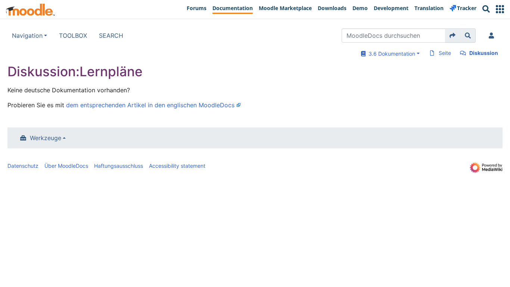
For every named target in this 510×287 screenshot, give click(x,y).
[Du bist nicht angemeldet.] (493, 35)
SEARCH (111, 35)
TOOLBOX (73, 35)
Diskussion (483, 53)
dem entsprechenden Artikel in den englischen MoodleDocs (150, 105)
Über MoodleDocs (66, 166)
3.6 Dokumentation (390, 53)
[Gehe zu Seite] (452, 35)
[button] (500, 9)
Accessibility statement (177, 166)
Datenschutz (22, 166)
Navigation (27, 35)
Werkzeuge (45, 138)
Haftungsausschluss (118, 166)
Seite (445, 53)
